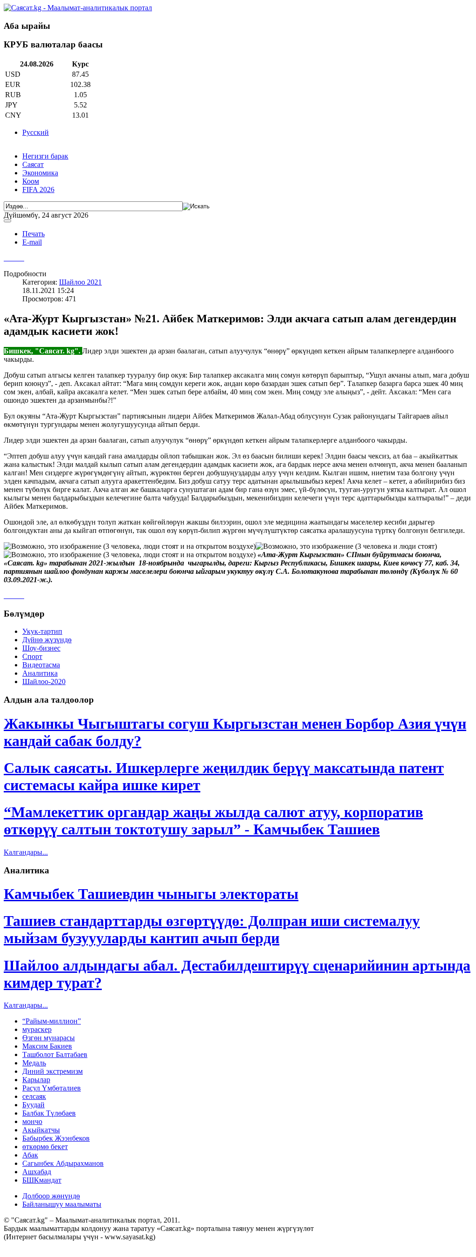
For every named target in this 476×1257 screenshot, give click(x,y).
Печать (33, 234)
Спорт (32, 656)
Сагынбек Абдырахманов (63, 1163)
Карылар (36, 1080)
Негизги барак (45, 156)
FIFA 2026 (38, 189)
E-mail (32, 242)
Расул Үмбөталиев (51, 1088)
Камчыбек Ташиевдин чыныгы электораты (151, 893)
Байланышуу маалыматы (61, 1204)
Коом (30, 181)
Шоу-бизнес (41, 648)
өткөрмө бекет (45, 1147)
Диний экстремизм (52, 1071)
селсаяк (34, 1096)
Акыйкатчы (41, 1130)
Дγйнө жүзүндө (47, 640)
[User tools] (7, 220)
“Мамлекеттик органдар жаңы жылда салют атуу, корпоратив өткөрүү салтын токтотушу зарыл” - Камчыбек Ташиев (213, 821)
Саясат (33, 164)
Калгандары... (26, 852)
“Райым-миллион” (51, 1021)
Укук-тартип (42, 631)
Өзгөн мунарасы (48, 1038)
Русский (35, 132)
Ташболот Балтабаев (54, 1054)
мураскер (37, 1029)
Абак (30, 1155)
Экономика (40, 173)
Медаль (34, 1063)
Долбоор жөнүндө (51, 1196)
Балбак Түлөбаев (49, 1113)
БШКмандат (41, 1180)
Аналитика (40, 673)
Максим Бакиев (47, 1046)
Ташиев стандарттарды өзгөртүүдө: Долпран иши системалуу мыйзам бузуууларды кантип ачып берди (212, 929)
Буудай (33, 1105)
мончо (32, 1121)
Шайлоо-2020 (44, 681)
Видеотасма (41, 665)
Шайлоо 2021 (80, 282)
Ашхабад (36, 1172)
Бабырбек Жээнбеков (56, 1138)
